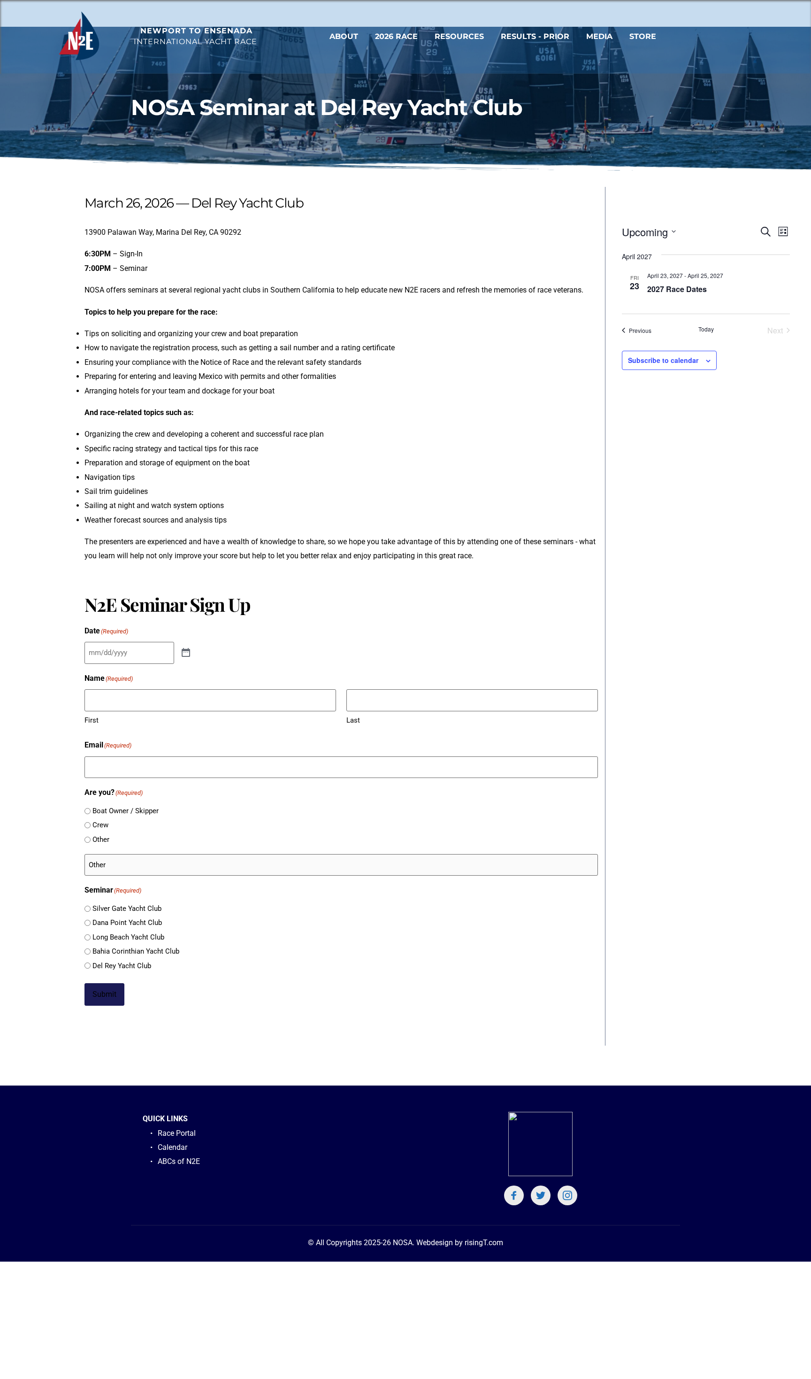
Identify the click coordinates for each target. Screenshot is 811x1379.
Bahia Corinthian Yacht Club (135, 951)
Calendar (172, 1147)
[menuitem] (343, 36)
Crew (100, 825)
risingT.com (484, 1242)
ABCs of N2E (180, 1161)
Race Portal (177, 1133)
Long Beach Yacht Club (128, 937)
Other (100, 839)
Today (706, 329)
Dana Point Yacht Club (127, 922)
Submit (104, 994)
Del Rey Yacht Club (121, 966)
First (91, 720)
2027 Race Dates (677, 289)
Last (353, 720)
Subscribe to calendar (663, 360)
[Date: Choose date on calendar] (185, 653)
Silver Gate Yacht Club (126, 908)
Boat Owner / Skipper (125, 811)
